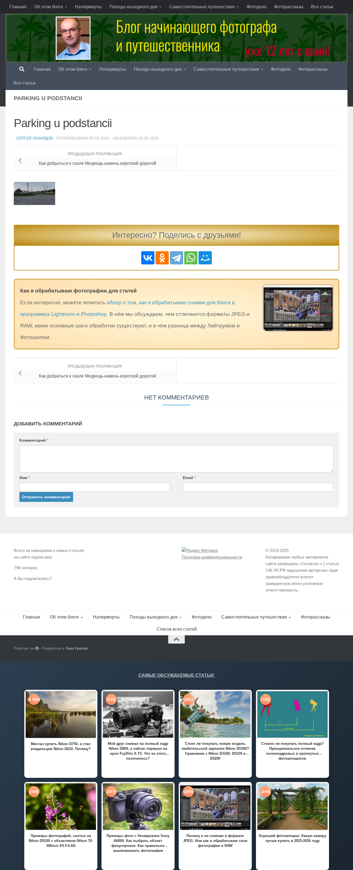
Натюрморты (88, 6)
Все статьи (322, 6)
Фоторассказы (288, 6)
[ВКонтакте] (147, 257)
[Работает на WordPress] (37, 648)
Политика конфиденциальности (212, 557)
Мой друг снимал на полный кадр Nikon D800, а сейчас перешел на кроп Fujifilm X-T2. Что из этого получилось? (138, 751)
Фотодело (256, 6)
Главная (17, 6)
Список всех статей (177, 629)
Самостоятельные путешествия (202, 6)
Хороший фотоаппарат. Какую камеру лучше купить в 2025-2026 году (292, 838)
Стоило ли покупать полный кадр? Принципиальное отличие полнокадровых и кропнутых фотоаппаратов (292, 751)
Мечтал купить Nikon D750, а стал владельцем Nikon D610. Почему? (61, 746)
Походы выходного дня (133, 6)
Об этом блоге (48, 6)
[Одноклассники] (162, 257)
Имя (24, 477)
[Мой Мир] (205, 257)
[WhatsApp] (190, 257)
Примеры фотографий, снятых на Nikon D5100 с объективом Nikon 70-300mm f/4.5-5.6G (61, 841)
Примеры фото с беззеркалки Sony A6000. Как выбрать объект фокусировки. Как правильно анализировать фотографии (137, 843)
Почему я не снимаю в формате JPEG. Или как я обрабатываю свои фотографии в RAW (215, 841)
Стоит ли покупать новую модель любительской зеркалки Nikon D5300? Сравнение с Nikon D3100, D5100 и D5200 (215, 751)
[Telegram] (176, 257)
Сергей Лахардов (34, 138)
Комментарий (33, 440)
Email (189, 477)
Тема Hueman (77, 648)
